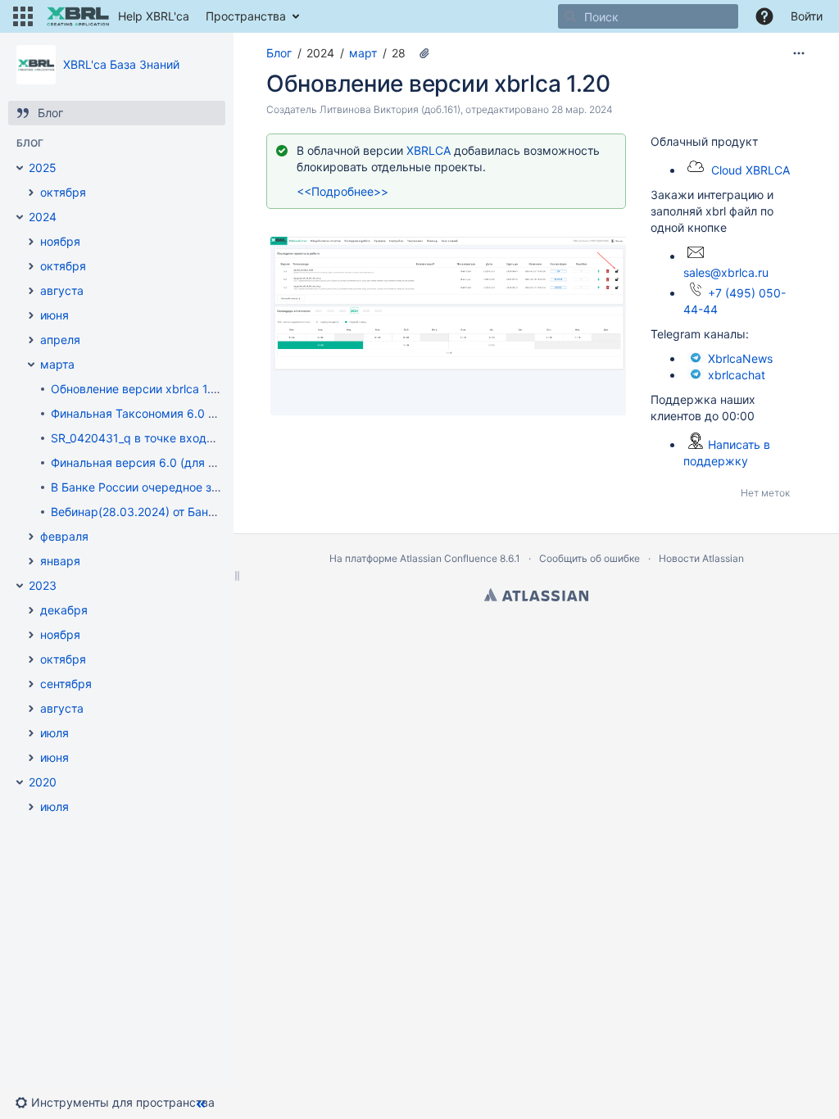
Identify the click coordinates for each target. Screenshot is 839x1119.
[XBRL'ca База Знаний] (36, 64)
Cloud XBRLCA (750, 170)
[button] (23, 16)
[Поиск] (570, 16)
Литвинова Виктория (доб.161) (390, 109)
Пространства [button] (246, 16)
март (363, 53)
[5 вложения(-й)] (424, 53)
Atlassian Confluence (448, 558)
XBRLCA (430, 150)
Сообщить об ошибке (589, 558)
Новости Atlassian (701, 558)
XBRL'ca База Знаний (121, 64)
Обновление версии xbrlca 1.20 (438, 83)
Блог (279, 53)
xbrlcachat (736, 375)
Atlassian (536, 594)
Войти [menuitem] (807, 16)
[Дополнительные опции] (798, 53)
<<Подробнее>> (342, 191)
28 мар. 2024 (582, 109)
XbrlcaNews (740, 358)
